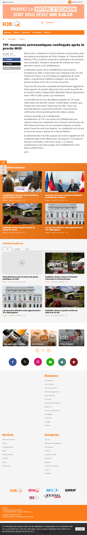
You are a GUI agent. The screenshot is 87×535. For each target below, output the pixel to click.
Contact (47, 469)
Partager (9, 59)
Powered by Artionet (9, 516)
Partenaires (48, 458)
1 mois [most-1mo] (27, 249)
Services (47, 32)
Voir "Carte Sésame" (15, 337)
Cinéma (4, 443)
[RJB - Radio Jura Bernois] (16, 490)
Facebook (13, 362)
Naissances (48, 406)
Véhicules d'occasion (8, 439)
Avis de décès (6, 466)
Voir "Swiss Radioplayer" (71, 337)
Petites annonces (7, 454)
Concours (48, 425)
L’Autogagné (48, 414)
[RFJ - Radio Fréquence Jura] (52, 490)
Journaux (7, 32)
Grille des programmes (52, 391)
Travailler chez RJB (50, 454)
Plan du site (27, 512)
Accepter (80, 529)
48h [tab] (7, 249)
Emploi (4, 462)
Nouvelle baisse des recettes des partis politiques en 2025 (20, 278)
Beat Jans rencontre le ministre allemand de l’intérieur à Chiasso (63, 196)
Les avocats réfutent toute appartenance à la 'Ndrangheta (64, 228)
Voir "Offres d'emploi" (43, 337)
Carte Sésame (49, 447)
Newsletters (50, 362)
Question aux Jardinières (52, 410)
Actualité (12, 39)
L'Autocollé (48, 418)
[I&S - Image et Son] (34, 497)
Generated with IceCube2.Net (25, 516)
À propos (47, 439)
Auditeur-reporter (77, 2)
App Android (74, 362)
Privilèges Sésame (7, 447)
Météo (4, 451)
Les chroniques (49, 384)
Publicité (47, 451)
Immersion (48, 399)
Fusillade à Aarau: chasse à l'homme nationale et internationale (61, 278)
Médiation (48, 462)
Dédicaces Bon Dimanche (52, 403)
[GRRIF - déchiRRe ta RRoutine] (70, 490)
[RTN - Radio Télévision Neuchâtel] (34, 490)
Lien (8, 68)
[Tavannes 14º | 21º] (42, 20)
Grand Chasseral (50, 395)
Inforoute (5, 458)
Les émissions (49, 380)
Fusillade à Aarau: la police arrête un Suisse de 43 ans (19, 228)
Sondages (48, 421)
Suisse (22, 39)
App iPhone (62, 362)
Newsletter (48, 473)
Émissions (26, 32)
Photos (16, 32)
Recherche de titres (51, 388)
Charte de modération (51, 466)
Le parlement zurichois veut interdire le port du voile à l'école (20, 196)
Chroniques (36, 32)
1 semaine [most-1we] (17, 249)
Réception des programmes (53, 443)
